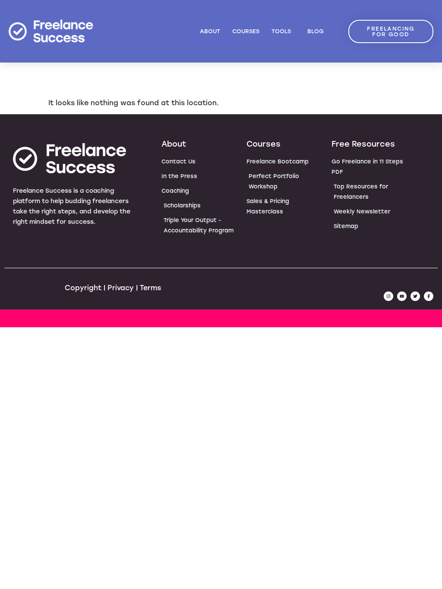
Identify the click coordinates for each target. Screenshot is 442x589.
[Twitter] (415, 296)
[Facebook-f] (428, 296)
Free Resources (363, 144)
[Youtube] (402, 296)
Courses (245, 31)
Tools (281, 31)
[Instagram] (388, 296)
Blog (315, 31)
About (210, 31)
